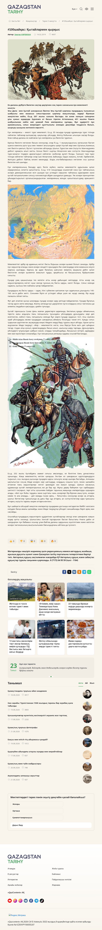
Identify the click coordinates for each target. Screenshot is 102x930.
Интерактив (13, 879)
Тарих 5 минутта (49, 21)
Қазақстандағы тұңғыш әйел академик (27, 691)
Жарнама (56, 885)
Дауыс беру (17, 825)
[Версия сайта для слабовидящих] (86, 9)
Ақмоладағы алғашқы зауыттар (23, 775)
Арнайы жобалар (15, 885)
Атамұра (11, 869)
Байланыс (56, 874)
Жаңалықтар (31, 21)
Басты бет (16, 21)
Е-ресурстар (13, 874)
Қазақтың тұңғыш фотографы (22, 727)
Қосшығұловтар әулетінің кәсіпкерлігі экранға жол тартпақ (37, 715)
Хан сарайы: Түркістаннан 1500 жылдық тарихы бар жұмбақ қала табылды (40, 704)
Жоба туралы (58, 869)
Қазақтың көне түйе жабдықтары (24, 763)
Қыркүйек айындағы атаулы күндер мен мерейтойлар (35, 751)
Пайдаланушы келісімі (61, 879)
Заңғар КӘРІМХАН (22, 34)
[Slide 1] (49, 676)
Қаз (74, 9)
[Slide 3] (52, 676)
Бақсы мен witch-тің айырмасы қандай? (28, 739)
